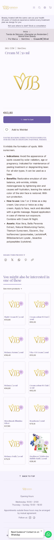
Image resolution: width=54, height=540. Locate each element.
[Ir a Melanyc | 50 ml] (14, 372)
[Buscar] (39, 7)
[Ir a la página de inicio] (10, 7)
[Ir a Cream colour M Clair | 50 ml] (40, 372)
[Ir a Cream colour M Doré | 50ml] (40, 304)
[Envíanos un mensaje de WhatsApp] (48, 534)
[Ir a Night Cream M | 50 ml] (14, 304)
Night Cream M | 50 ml (14, 317)
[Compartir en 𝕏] (12, 260)
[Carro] (50, 7)
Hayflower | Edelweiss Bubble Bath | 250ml (39, 457)
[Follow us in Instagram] (30, 517)
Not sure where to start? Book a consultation (27, 26)
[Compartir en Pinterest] (25, 260)
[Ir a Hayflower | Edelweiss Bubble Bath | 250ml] (40, 443)
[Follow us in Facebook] (34, 517)
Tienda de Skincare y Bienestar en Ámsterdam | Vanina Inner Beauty (27, 35)
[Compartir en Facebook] (5, 260)
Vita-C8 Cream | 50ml (39, 352)
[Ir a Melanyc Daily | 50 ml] (14, 443)
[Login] (45, 7)
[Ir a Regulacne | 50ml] (40, 408)
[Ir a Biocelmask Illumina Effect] (14, 408)
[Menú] (34, 7)
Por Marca (13, 39)
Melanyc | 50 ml (11, 385)
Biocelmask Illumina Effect (13, 422)
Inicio (25, 32)
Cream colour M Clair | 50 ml (39, 386)
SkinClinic (25, 39)
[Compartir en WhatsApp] (19, 260)
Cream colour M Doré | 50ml (39, 318)
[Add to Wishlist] (21, 303)
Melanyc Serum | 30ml (13, 352)
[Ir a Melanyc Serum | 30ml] (14, 339)
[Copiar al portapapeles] (32, 260)
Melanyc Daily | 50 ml (13, 456)
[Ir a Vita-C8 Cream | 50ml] (40, 339)
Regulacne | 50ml (37, 421)
